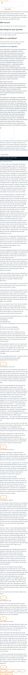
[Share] (16, 670)
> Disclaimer (3, 159)
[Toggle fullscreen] (9, 670)
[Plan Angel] (12, 4)
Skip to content (4, 1)
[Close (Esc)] (22, 670)
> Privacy (9, 159)
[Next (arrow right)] (9, 673)
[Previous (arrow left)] (3, 673)
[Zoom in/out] (3, 670)
